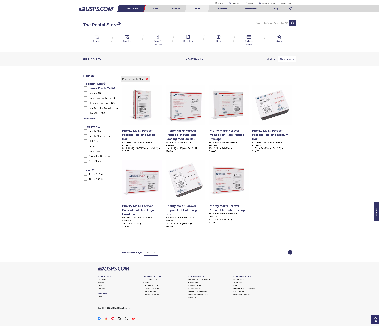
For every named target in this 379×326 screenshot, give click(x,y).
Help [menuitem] (276, 8)
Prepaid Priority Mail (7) (102, 87)
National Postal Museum (197, 291)
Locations (235, 3)
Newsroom (147, 282)
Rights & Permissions (151, 294)
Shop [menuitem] (197, 8)
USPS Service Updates (151, 285)
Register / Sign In (287, 3)
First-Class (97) (97, 113)
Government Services (151, 291)
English (217, 3)
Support (250, 3)
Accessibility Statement (242, 294)
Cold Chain (95, 161)
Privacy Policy (238, 279)
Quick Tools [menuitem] (132, 8)
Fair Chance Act (239, 291)
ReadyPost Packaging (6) (102, 97)
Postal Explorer (194, 288)
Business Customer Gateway (199, 279)
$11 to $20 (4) (96, 174)
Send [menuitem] (155, 8)
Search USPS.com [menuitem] (291, 8)
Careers (101, 296)
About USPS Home (150, 279)
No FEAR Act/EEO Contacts (244, 288)
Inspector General (195, 285)
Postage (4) (95, 92)
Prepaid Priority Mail (133, 78)
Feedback (101, 288)
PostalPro (192, 297)
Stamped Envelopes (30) (102, 102)
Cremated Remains (99, 156)
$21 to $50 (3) (96, 179)
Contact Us (102, 279)
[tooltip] (104, 83)
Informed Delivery (268, 3)
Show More (90, 118)
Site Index (101, 282)
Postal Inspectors (195, 282)
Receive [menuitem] (176, 8)
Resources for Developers (198, 294)
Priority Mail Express (99, 135)
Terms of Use (238, 282)
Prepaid (93, 146)
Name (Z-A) (286, 59)
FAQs (100, 285)
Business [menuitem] (222, 8)
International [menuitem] (251, 8)
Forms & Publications (151, 288)
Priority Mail (95, 130)
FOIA (235, 285)
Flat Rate (93, 140)
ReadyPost (94, 151)
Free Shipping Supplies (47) (103, 107)
